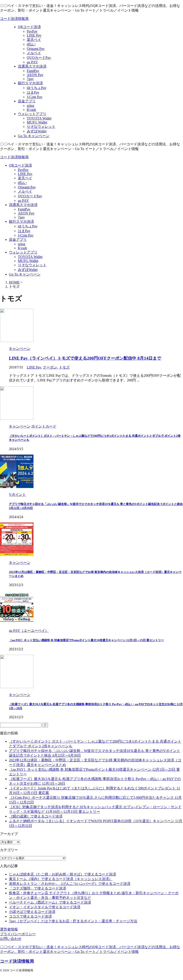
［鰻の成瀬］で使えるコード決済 (35, 816)
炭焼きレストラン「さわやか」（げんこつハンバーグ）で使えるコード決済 (69, 883)
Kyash (22, 248)
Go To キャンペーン (24, 274)
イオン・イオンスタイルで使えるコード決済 (44, 907)
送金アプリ (18, 239)
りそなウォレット (32, 265)
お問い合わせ (10, 939)
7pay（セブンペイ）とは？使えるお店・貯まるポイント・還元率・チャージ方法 (73, 921)
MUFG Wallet (28, 261)
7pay (21, 217)
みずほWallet (27, 270)
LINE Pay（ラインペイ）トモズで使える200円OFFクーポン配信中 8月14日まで (85, 358)
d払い (22, 183)
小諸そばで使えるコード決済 (32, 912)
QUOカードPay (30, 196)
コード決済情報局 (14, 19)
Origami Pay (27, 187)
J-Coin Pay (25, 235)
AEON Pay (26, 213)
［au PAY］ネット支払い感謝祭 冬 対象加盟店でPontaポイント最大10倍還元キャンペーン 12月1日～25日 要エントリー (86, 640)
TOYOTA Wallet (30, 257)
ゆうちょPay (27, 226)
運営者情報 (9, 929)
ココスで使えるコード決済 (30, 916)
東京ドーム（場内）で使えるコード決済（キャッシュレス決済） (60, 879)
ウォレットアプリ (23, 252)
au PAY (23, 200)
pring (21, 244)
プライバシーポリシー (18, 934)
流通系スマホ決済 (23, 205)
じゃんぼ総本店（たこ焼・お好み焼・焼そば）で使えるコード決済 (62, 874)
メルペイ (25, 191)
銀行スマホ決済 (21, 221)
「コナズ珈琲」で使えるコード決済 (37, 888)
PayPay (23, 170)
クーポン (50, 367)
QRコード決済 (20, 165)
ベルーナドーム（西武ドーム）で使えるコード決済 (50, 902)
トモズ (64, 367)
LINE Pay (25, 174)
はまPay (24, 231)
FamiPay (24, 209)
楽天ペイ (25, 178)
